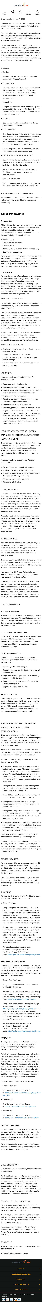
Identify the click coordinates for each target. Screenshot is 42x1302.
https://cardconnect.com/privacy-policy (20, 1106)
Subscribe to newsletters (21, 1274)
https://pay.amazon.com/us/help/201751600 (22, 1118)
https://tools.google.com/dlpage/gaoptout (19, 1009)
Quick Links (21, 1279)
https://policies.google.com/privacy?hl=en (24, 955)
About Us (21, 1269)
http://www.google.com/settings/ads (22, 999)
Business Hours (21, 1289)
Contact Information (21, 1284)
